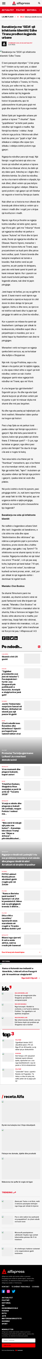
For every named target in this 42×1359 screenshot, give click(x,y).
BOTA (4, 1313)
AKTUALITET (8, 10)
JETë (4, 1316)
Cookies (35, 1287)
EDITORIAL (32, 10)
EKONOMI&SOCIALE (10, 1308)
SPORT (5, 1324)
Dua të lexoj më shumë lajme (13, 952)
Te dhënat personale (20, 1287)
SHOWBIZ (6, 1321)
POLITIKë (20, 10)
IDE (3, 1305)
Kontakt (6, 1287)
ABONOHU (7, 1345)
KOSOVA (5, 1311)
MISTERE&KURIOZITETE (12, 1318)
